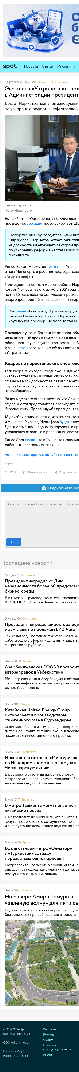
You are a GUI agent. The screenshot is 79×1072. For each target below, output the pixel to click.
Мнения (63, 66)
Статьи (47, 66)
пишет (21, 311)
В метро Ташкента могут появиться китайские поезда (40, 808)
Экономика (30, 618)
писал (30, 440)
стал (22, 348)
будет (65, 422)
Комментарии (37, 472)
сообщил (34, 223)
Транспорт (29, 751)
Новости (31, 66)
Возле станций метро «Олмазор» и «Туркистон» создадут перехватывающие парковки (38, 853)
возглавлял (56, 267)
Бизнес (31, 575)
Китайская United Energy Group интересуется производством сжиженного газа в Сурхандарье (38, 714)
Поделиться (67, 472)
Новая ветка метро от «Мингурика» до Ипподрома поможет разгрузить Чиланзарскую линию (41, 762)
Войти (14, 542)
